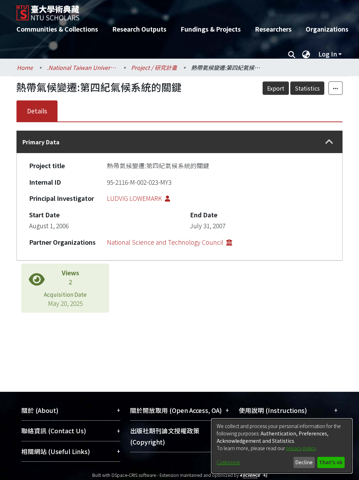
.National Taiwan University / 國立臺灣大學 (82, 67)
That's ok (331, 462)
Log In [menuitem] (327, 54)
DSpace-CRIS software (133, 475)
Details (37, 110)
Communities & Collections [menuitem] (57, 29)
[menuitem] (306, 54)
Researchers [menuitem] (273, 29)
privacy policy (301, 448)
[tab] (179, 142)
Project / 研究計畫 (154, 67)
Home (25, 67)
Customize (228, 462)
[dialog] (282, 446)
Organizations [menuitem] (327, 29)
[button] (329, 142)
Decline (304, 462)
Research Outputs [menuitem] (139, 29)
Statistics (307, 88)
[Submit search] (291, 54)
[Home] (173, 10)
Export (275, 88)
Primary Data (41, 142)
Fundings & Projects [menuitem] (211, 29)
